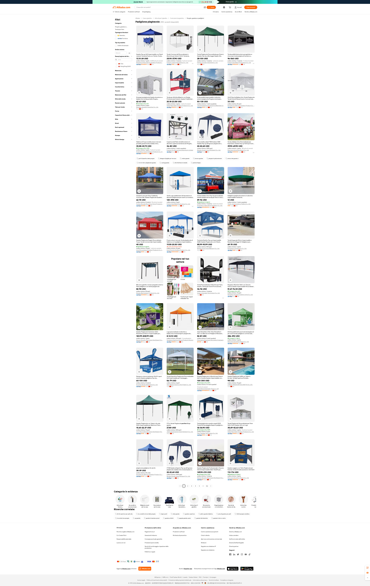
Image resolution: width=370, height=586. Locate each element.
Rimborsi (203, 542)
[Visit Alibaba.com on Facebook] (230, 554)
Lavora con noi (121, 542)
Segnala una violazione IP (208, 546)
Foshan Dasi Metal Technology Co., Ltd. (239, 62)
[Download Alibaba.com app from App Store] (232, 569)
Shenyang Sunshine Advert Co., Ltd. (238, 150)
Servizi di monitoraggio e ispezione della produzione (156, 547)
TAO (200, 577)
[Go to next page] (211, 486)
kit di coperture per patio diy (124, 514)
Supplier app (188, 568)
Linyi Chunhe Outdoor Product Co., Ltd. (178, 250)
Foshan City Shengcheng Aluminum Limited (180, 150)
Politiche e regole (150, 552)
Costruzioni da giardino (177, 18)
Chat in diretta (205, 535)
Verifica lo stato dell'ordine (237, 539)
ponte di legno (197, 162)
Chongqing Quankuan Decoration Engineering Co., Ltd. (210, 340)
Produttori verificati (179, 531)
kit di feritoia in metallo (181, 162)
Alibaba (137, 18)
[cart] (230, 7)
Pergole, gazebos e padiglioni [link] (195, 18)
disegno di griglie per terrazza (168, 158)
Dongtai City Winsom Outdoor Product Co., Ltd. (241, 105)
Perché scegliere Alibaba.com (125, 531)
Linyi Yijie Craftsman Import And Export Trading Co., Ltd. (149, 431)
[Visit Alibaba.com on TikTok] (249, 554)
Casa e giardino (147, 18)
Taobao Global (193, 577)
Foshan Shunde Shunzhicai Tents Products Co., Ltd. (149, 204)
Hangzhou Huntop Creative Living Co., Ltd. (240, 294)
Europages (213, 577)
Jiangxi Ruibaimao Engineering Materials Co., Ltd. (210, 105)
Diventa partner (233, 546)
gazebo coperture (190, 514)
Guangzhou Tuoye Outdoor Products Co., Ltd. (149, 151)
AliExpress (157, 577)
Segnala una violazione (207, 550)
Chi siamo (120, 527)
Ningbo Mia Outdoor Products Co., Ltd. (147, 293)
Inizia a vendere (233, 535)
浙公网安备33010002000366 (216, 583)
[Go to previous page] (180, 486)
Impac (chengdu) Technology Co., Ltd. (208, 293)
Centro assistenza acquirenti (209, 531)
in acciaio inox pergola (123, 518)
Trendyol (205, 577)
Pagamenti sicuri (150, 531)
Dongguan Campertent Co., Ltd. (237, 248)
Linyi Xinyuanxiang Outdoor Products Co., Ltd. (149, 250)
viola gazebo (176, 514)
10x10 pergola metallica (243, 514)
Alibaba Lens (126, 568)
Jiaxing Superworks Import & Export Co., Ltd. (180, 431)
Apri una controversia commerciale (211, 539)
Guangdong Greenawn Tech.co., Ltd (208, 388)
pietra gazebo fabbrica (206, 514)
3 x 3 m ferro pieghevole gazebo (147, 162)
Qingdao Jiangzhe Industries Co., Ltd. (147, 107)
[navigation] (123, 252)
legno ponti (164, 514)
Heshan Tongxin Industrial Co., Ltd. (207, 62)
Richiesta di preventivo (180, 535)
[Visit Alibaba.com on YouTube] (246, 554)
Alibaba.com (221, 568)
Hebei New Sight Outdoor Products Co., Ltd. (180, 105)
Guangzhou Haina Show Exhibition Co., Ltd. (209, 205)
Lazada (185, 577)
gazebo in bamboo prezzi (152, 518)
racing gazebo (165, 162)
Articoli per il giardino (161, 18)
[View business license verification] (202, 583)
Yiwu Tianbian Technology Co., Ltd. (207, 433)
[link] (367, 567)
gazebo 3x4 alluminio (202, 518)
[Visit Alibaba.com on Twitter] (238, 554)
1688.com (165, 577)
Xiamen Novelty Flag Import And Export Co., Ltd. (149, 340)
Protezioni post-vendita (152, 542)
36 (207, 486)
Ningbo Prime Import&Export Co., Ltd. (208, 248)
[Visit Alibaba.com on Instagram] (242, 554)
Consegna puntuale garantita (153, 539)
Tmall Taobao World (175, 577)
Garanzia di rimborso (151, 535)
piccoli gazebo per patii (224, 514)
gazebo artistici (169, 518)
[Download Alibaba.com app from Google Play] (246, 569)
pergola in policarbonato (215, 158)
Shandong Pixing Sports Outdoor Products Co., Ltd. (149, 62)
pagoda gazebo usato (185, 518)
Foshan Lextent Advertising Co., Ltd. (177, 62)
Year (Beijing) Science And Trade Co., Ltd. (179, 384)
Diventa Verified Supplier (236, 542)
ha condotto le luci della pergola (147, 514)
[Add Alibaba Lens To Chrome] (144, 569)
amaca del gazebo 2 (232, 158)
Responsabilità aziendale (124, 539)
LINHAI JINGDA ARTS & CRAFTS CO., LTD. (240, 384)
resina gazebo (185, 158)
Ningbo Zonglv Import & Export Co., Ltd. (209, 150)
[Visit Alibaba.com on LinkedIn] (234, 554)
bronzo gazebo (199, 158)
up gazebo (137, 518)
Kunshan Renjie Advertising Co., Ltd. (147, 384)
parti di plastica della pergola (146, 158)
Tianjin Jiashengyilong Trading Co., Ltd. (239, 204)
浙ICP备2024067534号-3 (234, 583)
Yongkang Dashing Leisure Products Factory (180, 340)
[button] (205, 7)
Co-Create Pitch (121, 535)
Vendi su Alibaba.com (235, 531)
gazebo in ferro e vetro (219, 518)
